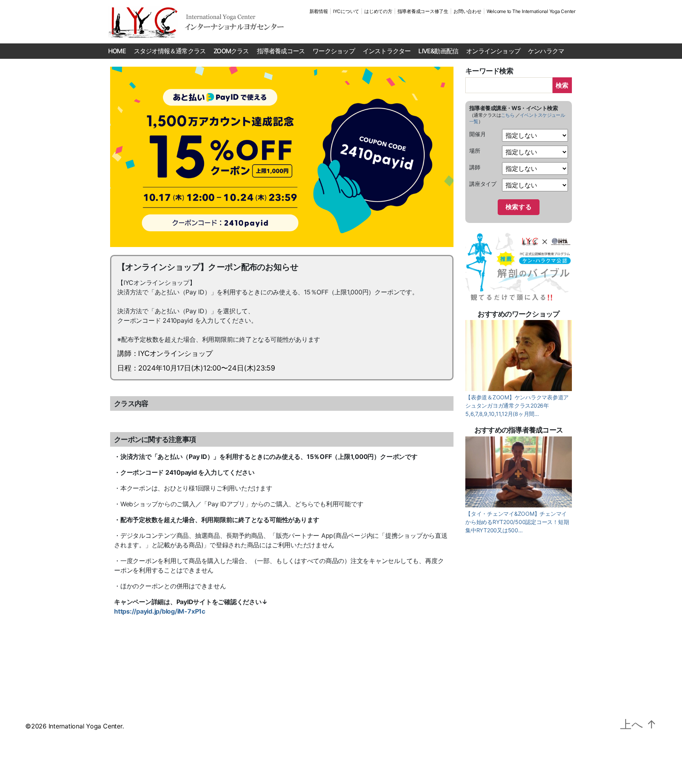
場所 (474, 150)
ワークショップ (333, 51)
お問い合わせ (467, 11)
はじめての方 (378, 11)
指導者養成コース (281, 51)
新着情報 (318, 11)
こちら (507, 115)
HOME (117, 51)
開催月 (477, 134)
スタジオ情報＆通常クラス (170, 51)
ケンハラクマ (546, 51)
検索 (562, 85)
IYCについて (346, 11)
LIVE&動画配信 (438, 51)
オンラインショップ (493, 51)
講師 (474, 167)
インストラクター (387, 51)
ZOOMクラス (231, 51)
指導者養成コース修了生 (422, 11)
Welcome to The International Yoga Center (531, 11)
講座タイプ (483, 183)
